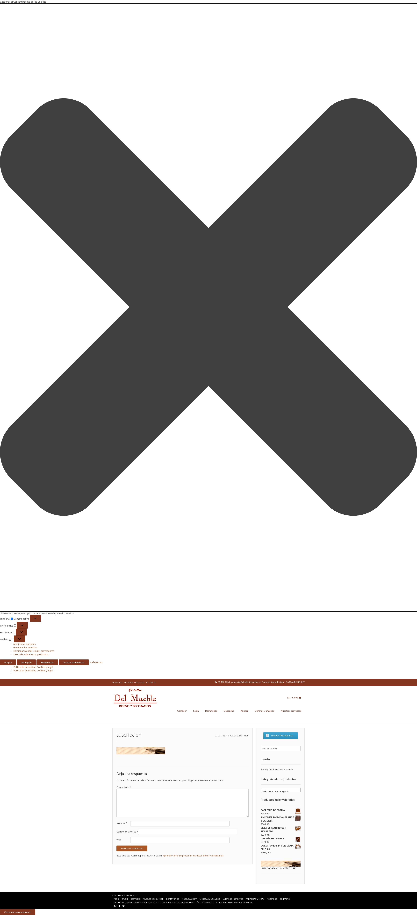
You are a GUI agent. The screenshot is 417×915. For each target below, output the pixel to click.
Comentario (123, 787)
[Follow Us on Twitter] (123, 906)
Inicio (116, 899)
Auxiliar (244, 710)
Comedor (182, 710)
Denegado (26, 662)
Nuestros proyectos (134, 682)
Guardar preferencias (74, 662)
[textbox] (280, 791)
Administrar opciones (24, 644)
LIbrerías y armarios (264, 710)
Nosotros (117, 682)
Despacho (229, 710)
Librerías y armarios (210, 899)
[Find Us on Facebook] (119, 906)
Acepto (8, 662)
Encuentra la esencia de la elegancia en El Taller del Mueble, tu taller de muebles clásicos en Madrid (163, 902)
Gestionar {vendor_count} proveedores (33, 650)
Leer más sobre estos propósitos (31, 654)
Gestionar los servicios (25, 647)
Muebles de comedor (153, 899)
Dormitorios (211, 710)
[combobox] (281, 790)
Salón (196, 710)
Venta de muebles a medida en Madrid (234, 902)
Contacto (285, 899)
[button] (208, 307)
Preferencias (47, 662)
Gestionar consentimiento (17, 912)
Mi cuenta (151, 682)
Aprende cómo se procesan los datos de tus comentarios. (193, 855)
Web (118, 839)
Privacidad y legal (255, 899)
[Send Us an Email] (115, 906)
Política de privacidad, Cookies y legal (33, 667)
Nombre (121, 823)
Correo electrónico (127, 831)
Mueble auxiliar (189, 899)
